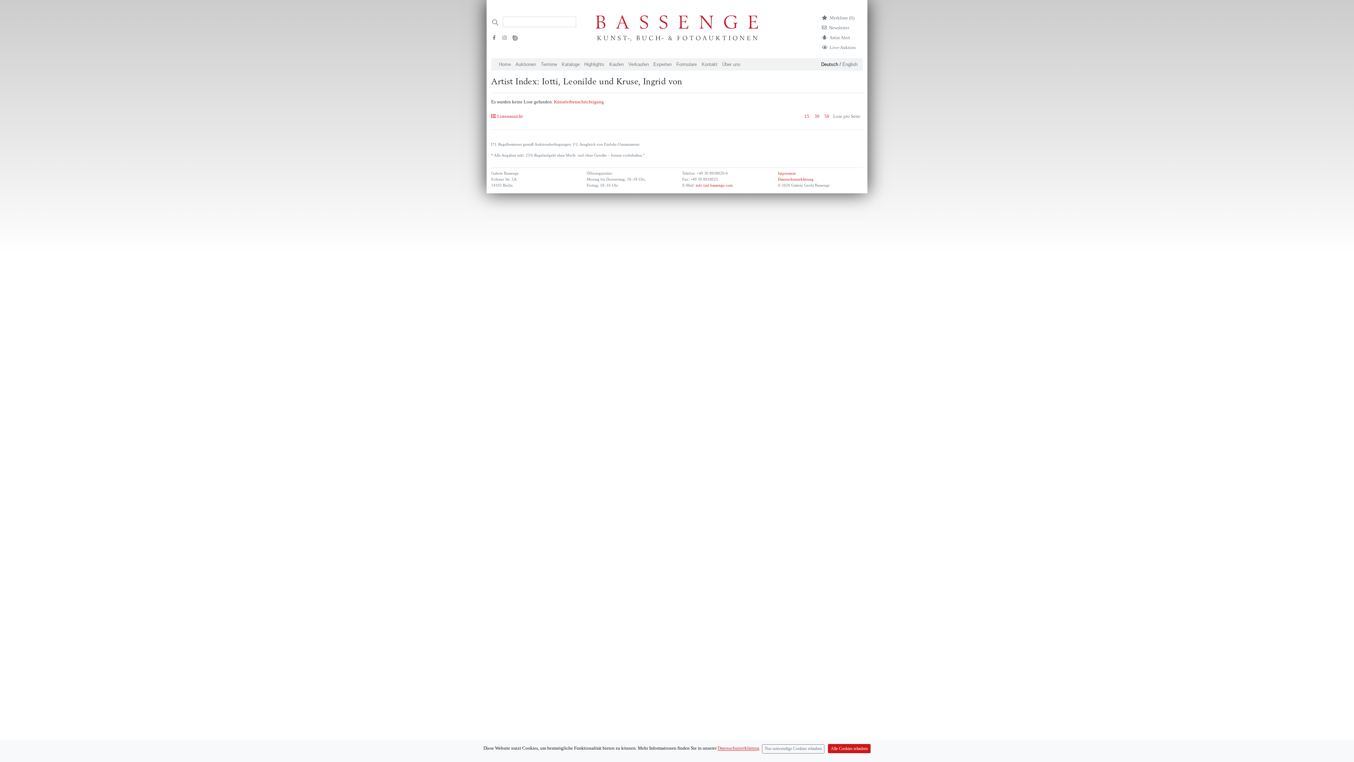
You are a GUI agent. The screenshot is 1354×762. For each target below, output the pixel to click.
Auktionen (526, 64)
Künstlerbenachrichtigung (579, 101)
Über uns (731, 64)
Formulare (686, 64)
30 (817, 116)
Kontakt (710, 64)
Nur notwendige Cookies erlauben (793, 748)
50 (826, 116)
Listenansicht (510, 116)
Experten (662, 64)
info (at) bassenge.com (714, 185)
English (850, 64)
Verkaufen (638, 64)
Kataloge (571, 64)
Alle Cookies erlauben (849, 748)
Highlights (594, 64)
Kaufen (616, 64)
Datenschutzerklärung (795, 179)
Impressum (787, 173)
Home (505, 64)
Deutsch (829, 64)
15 (806, 116)
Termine (549, 64)
